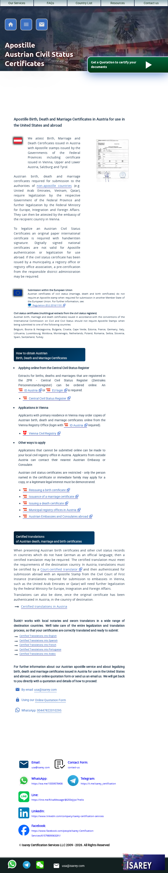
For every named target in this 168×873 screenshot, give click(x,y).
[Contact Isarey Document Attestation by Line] (24, 797)
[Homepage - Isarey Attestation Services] (11, 29)
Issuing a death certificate (46, 503)
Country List (84, 3)
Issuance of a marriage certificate (51, 497)
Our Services (16, 3)
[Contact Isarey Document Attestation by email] (24, 765)
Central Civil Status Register (47, 398)
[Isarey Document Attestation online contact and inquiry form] (60, 765)
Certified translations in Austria (44, 607)
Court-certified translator (59, 569)
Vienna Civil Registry (42, 433)
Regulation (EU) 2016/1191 (47, 305)
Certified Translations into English (38, 635)
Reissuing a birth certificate (47, 490)
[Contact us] (42, 29)
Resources (117, 3)
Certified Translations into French (37, 644)
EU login (57, 390)
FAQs (50, 3)
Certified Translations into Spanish (38, 640)
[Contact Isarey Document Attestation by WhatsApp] (24, 781)
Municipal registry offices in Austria (52, 510)
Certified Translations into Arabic (37, 653)
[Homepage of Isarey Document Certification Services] (143, 862)
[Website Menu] (26, 25)
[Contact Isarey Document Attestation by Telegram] (73, 781)
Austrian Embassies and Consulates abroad (58, 516)
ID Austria (31, 390)
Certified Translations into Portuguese (40, 649)
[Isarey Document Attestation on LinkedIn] (24, 813)
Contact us (151, 3)
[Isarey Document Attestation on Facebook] (24, 831)
